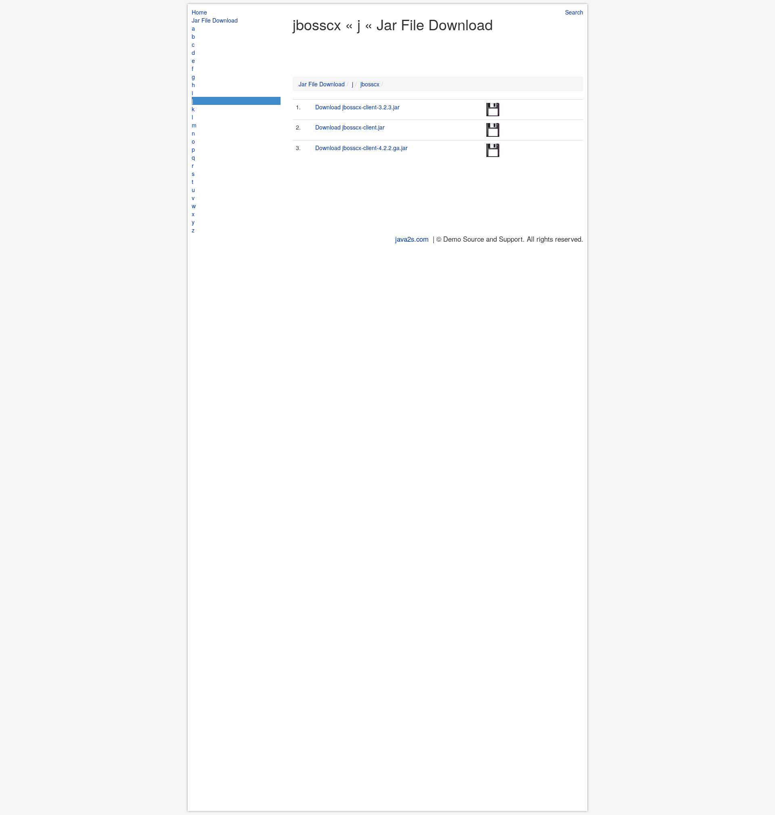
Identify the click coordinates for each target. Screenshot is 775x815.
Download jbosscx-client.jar (350, 127)
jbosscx (369, 84)
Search (574, 12)
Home (199, 12)
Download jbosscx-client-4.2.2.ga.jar (361, 148)
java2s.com (412, 239)
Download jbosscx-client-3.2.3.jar (357, 107)
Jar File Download (215, 20)
